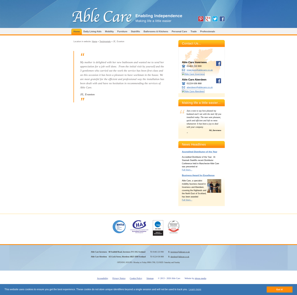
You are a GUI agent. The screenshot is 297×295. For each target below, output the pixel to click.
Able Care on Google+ (208, 18)
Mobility (109, 31)
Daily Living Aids (92, 31)
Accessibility (102, 278)
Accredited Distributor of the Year (199, 151)
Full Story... (187, 170)
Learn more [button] (195, 289)
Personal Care (179, 31)
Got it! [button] (279, 289)
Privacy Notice (118, 278)
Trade (194, 31)
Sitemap (150, 278)
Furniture (122, 31)
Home (76, 31)
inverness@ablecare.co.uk (200, 70)
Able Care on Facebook (222, 18)
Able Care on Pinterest (200, 18)
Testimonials (105, 41)
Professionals (207, 31)
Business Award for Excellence (198, 175)
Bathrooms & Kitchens (156, 31)
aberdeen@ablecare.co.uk (200, 87)
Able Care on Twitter (215, 18)
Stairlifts (135, 31)
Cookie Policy (136, 278)
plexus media (200, 278)
